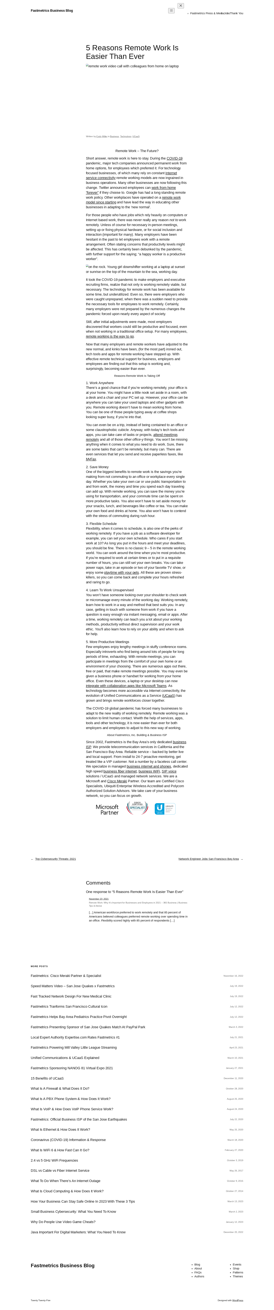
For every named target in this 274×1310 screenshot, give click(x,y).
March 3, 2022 (236, 1027)
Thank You (236, 13)
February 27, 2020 (234, 1150)
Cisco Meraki (117, 781)
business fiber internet (120, 771)
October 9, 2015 (235, 1181)
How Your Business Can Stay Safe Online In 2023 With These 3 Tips (83, 1201)
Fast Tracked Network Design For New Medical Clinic (71, 996)
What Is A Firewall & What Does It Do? (60, 1088)
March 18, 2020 (235, 1140)
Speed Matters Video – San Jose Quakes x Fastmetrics (73, 986)
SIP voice (169, 771)
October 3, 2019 (235, 1160)
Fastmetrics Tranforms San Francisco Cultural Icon (69, 1006)
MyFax (91, 459)
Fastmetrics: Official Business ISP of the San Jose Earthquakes (79, 1119)
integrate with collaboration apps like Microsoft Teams (126, 686)
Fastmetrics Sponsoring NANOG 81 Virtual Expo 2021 (72, 1068)
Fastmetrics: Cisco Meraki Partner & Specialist (66, 976)
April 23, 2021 (236, 1047)
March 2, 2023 (236, 1211)
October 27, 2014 (234, 1191)
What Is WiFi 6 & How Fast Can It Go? (60, 1150)
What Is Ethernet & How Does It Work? (60, 1130)
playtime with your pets (121, 572)
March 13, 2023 (235, 1201)
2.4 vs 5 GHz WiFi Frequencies (54, 1160)
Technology (125, 136)
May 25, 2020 (236, 1129)
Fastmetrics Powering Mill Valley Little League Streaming (74, 1047)
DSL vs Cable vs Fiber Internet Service (60, 1171)
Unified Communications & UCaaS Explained (65, 1058)
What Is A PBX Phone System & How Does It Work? (70, 1099)
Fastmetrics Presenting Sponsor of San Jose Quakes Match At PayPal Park (88, 1027)
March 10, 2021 (235, 1058)
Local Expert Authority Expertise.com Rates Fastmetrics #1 (75, 1037)
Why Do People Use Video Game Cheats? (63, 1222)
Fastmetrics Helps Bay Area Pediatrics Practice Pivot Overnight (79, 1017)
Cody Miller (101, 136)
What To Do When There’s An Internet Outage (65, 1181)
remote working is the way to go (110, 336)
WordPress (237, 1300)
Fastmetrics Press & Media (207, 13)
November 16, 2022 (233, 976)
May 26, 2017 (236, 1170)
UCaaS (136, 136)
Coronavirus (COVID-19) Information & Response (68, 1140)
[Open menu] (171, 10)
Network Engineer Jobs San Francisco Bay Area (209, 859)
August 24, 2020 (235, 1109)
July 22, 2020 (236, 1119)
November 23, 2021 (99, 899)
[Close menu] (181, 5)
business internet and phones (149, 766)
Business (114, 136)
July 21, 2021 (236, 1037)
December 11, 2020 (233, 1078)
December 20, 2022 (233, 1232)
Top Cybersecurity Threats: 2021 (55, 859)
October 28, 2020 (234, 1088)
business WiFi (149, 771)
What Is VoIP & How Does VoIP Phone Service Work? (72, 1109)
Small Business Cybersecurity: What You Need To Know (73, 1212)
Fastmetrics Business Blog (52, 11)
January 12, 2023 (234, 1222)
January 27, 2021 (234, 1068)
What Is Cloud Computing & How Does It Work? (67, 1191)
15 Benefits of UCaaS (47, 1078)
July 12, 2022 (236, 1006)
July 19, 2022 (236, 986)
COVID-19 (175, 158)
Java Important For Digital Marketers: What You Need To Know (78, 1232)
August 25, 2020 (235, 1099)
